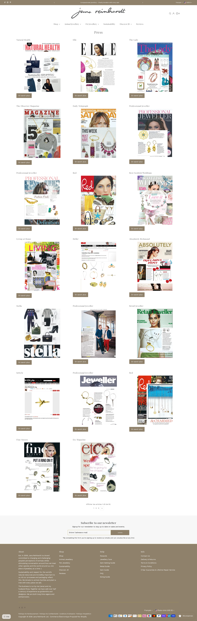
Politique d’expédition (83, 614)
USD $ (188, 2)
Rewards (103, 556)
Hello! (75, 239)
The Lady (133, 39)
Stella (19, 306)
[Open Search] (170, 13)
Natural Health (23, 39)
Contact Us (145, 556)
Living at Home (23, 239)
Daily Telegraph (80, 106)
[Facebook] (5, 2)
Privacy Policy (146, 566)
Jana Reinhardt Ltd (40, 617)
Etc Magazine (79, 439)
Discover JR (125, 24)
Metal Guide (105, 566)
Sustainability (109, 24)
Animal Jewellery (72, 24)
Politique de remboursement (28, 614)
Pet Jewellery (91, 24)
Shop (56, 24)
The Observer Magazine (27, 106)
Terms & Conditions (148, 563)
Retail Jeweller (136, 306)
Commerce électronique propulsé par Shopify (68, 617)
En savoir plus (24, 96)
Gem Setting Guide (107, 563)
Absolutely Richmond (139, 239)
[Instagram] (7, 2)
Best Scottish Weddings (140, 172)
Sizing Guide (105, 577)
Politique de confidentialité (49, 614)
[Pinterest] (10, 2)
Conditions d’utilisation (67, 614)
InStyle (19, 372)
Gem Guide (104, 570)
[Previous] (54, 2)
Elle (75, 39)
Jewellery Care (106, 559)
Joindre (120, 532)
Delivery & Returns (148, 559)
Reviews (139, 24)
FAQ (101, 573)
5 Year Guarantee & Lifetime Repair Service (158, 570)
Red (75, 172)
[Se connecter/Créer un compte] (173, 13)
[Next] (142, 2)
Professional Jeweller (139, 106)
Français (178, 2)
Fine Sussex (22, 439)
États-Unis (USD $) (165, 610)
